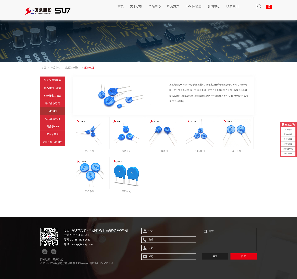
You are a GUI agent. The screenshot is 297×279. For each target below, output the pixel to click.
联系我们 (232, 6)
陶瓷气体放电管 (52, 80)
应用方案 (173, 6)
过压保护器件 (72, 67)
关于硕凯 (136, 6)
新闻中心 (214, 6)
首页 (121, 6)
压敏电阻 (53, 111)
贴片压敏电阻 (52, 118)
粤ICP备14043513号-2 (101, 263)
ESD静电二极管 (52, 95)
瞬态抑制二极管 (52, 88)
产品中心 (154, 6)
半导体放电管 (52, 103)
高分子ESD (53, 126)
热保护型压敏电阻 (52, 142)
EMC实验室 (194, 6)
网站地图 (45, 259)
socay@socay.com (82, 244)
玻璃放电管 (52, 134)
